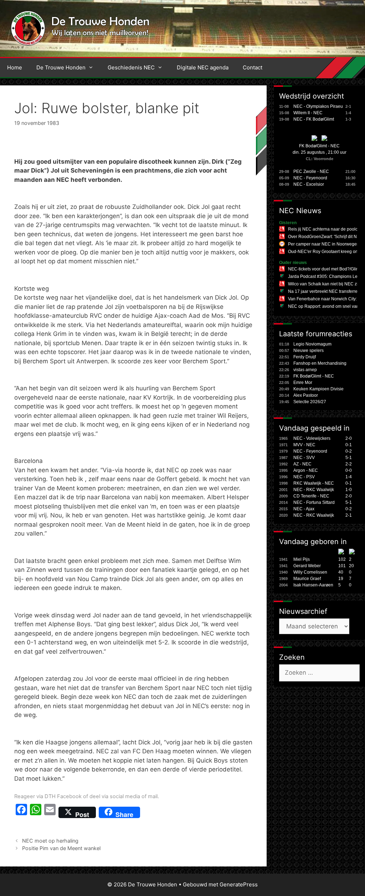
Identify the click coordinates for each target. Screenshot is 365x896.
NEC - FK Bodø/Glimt (313, 119)
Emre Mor (302, 382)
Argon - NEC (305, 470)
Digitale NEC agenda (202, 67)
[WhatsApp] (36, 812)
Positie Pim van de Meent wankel (61, 848)
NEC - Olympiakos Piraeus (319, 106)
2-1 (348, 515)
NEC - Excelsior (308, 184)
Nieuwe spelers (308, 350)
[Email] (50, 812)
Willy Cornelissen (310, 572)
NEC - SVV (304, 457)
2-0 (348, 438)
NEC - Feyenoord (310, 177)
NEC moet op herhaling (50, 841)
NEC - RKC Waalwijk (313, 489)
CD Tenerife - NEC (311, 496)
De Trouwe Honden (61, 67)
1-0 (348, 489)
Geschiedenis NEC (131, 67)
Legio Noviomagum (312, 344)
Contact (252, 67)
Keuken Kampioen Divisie (318, 388)
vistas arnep (305, 369)
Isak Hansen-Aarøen (313, 585)
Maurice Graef (307, 578)
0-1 (348, 444)
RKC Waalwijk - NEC (313, 483)
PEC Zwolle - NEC (311, 171)
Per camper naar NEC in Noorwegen (323, 244)
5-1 (348, 457)
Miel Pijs (301, 559)
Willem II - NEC (308, 112)
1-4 (348, 476)
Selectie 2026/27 (309, 401)
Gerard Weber (307, 565)
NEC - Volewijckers (311, 438)
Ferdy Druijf (304, 356)
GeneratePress (239, 884)
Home (14, 67)
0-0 (348, 470)
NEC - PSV (304, 476)
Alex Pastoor (305, 395)
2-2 (348, 464)
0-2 (348, 451)
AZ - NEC (302, 464)
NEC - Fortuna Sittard (314, 502)
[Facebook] (21, 812)
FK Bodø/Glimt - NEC (319, 145)
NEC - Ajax (303, 508)
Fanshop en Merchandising (319, 363)
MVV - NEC (304, 444)
